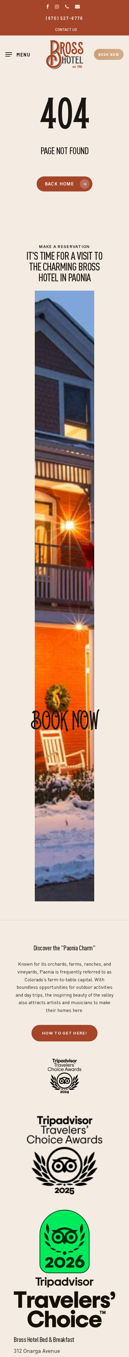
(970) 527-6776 (64, 18)
